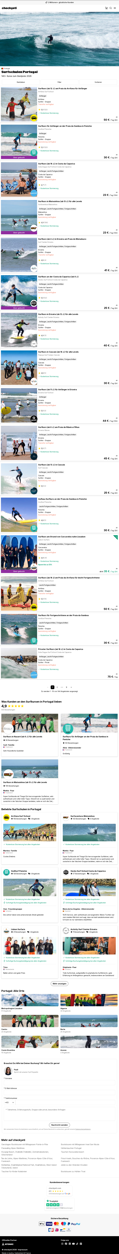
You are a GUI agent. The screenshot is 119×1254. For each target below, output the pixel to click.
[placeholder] (115, 8)
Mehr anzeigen (59, 983)
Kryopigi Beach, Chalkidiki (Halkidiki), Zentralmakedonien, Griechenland (25, 1153)
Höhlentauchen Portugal (71, 1148)
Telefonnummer (10, 1098)
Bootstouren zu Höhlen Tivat (73, 1171)
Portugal (7, 68)
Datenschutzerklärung (82, 1129)
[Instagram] (62, 1244)
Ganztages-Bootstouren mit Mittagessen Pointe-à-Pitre (24, 1144)
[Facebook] (66, 1244)
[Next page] (71, 687)
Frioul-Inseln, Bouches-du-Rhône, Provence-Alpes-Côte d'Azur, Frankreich (88, 1159)
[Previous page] (48, 687)
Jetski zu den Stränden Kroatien (74, 1165)
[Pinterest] (80, 1244)
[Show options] (13, 1102)
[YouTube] (73, 1244)
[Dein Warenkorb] (106, 8)
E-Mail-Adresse (10, 1088)
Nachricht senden (59, 1125)
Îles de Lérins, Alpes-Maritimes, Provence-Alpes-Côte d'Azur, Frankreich (27, 1159)
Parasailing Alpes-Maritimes (13, 1148)
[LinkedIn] (69, 1244)
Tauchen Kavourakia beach (72, 1152)
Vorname (8, 1078)
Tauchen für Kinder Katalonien (14, 1171)
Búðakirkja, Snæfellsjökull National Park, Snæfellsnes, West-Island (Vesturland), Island (28, 1166)
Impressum (23, 1250)
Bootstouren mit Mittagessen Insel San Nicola (80, 1144)
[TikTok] (77, 1244)
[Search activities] (110, 8)
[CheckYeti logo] (53, 8)
